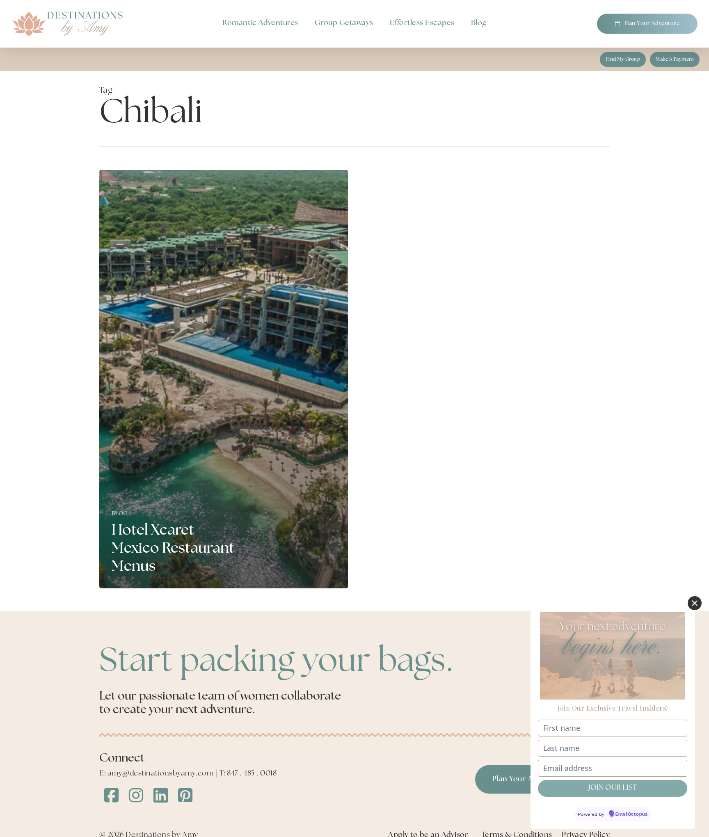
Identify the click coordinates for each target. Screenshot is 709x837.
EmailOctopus (631, 814)
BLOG (120, 514)
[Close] (695, 603)
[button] (623, 59)
